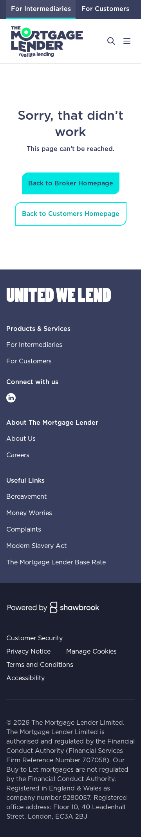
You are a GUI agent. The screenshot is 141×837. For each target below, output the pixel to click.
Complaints (23, 529)
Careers (17, 455)
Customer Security (34, 638)
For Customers (105, 9)
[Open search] (111, 41)
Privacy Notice (28, 651)
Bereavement (26, 497)
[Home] (47, 41)
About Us (21, 439)
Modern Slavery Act (36, 546)
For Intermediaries (41, 9)
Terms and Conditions (39, 665)
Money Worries (29, 513)
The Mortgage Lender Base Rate (56, 562)
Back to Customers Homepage (70, 214)
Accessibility (25, 678)
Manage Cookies (91, 651)
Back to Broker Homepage (70, 183)
